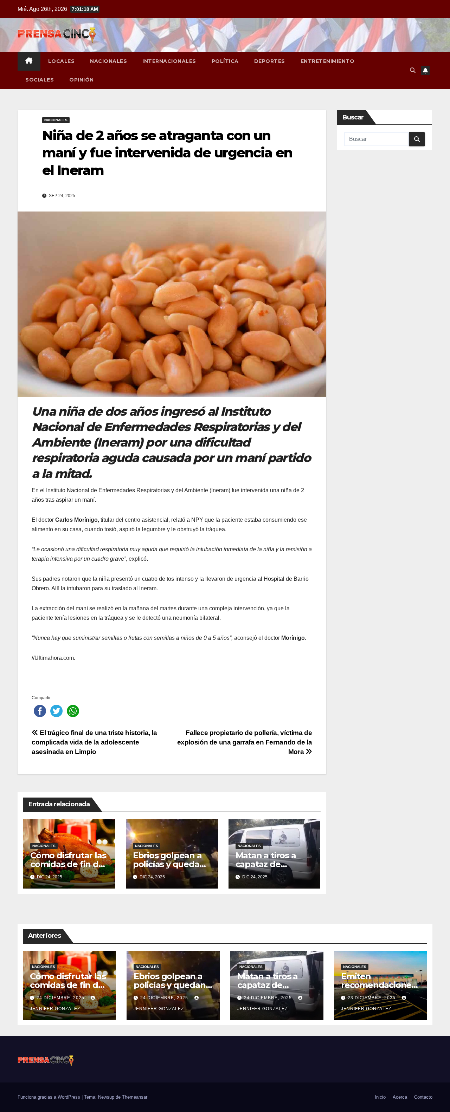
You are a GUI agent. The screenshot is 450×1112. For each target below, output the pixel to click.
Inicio (380, 1097)
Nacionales (108, 61)
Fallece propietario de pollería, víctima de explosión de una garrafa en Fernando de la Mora (244, 742)
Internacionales (169, 61)
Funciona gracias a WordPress (50, 1097)
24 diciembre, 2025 (61, 997)
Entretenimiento (328, 61)
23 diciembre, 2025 (372, 997)
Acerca (400, 1097)
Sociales (39, 80)
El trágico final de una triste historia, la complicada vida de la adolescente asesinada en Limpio (94, 742)
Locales (61, 61)
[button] (413, 70)
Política (225, 61)
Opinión (81, 80)
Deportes (269, 61)
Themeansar (134, 1097)
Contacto (423, 1097)
